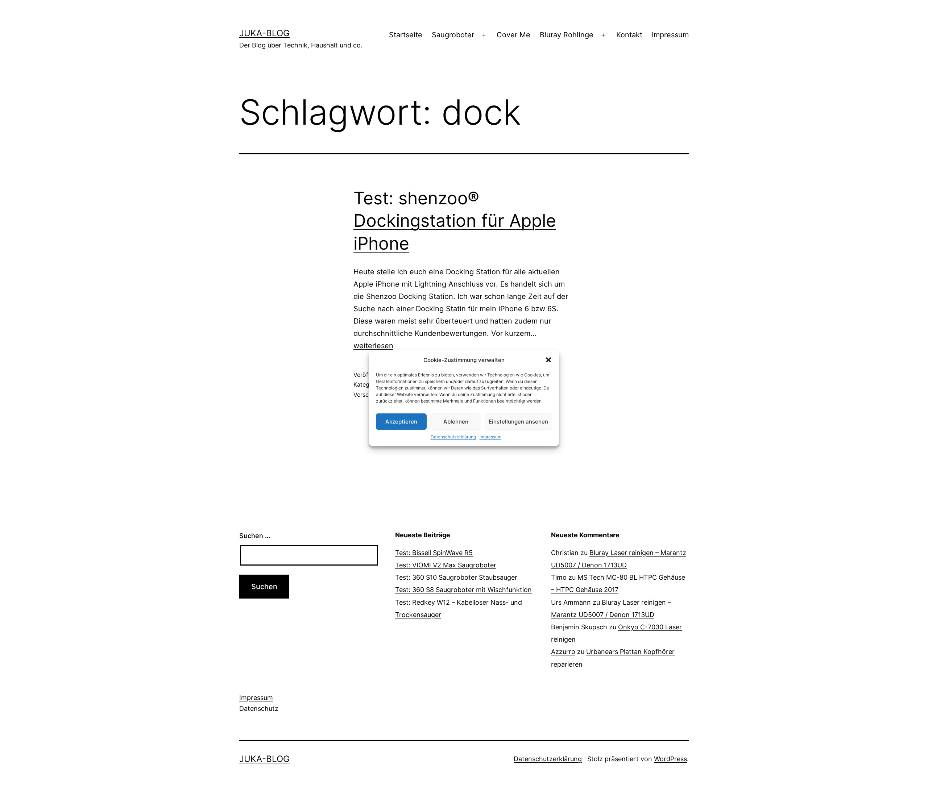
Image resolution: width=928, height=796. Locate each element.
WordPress (670, 759)
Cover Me (513, 34)
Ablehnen (455, 421)
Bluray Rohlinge (566, 34)
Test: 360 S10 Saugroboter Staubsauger (456, 577)
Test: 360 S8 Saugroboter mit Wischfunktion (463, 589)
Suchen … (254, 535)
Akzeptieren (401, 421)
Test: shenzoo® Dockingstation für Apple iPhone (454, 220)
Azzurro (563, 651)
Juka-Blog (264, 33)
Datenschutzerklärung (453, 436)
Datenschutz (258, 708)
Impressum (490, 436)
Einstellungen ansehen (518, 421)
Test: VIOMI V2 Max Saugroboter (445, 565)
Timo (559, 577)
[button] (548, 359)
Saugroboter (453, 34)
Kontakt (629, 34)
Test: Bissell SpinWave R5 (434, 553)
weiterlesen (373, 345)
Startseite (405, 34)
